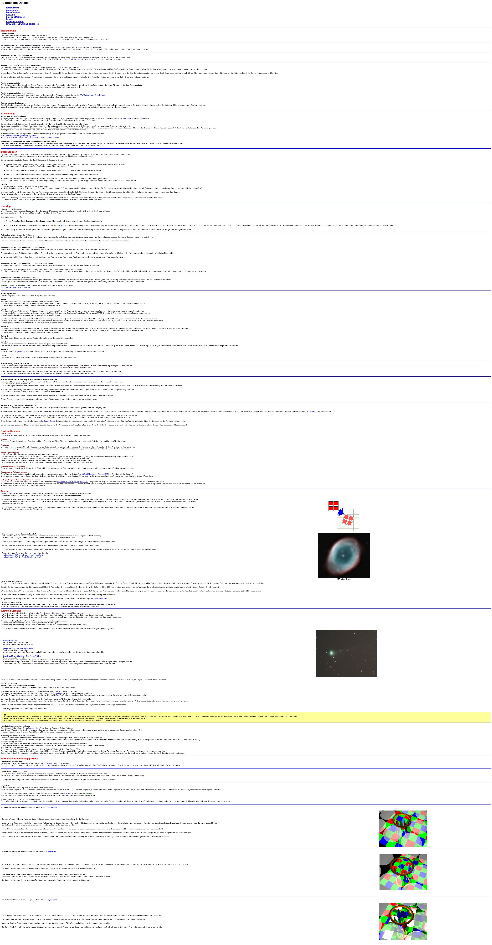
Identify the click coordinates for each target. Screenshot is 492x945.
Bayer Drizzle (20, 351)
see (80, 474)
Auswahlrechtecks (100, 599)
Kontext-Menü (126, 118)
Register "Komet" (34, 728)
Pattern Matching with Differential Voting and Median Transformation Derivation (30, 137)
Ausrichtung (12, 10)
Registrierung (12, 8)
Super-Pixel (68, 59)
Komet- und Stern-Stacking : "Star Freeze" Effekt (22, 656)
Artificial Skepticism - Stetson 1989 (94, 474)
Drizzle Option (49, 421)
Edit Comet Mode (55, 693)
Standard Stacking (10, 640)
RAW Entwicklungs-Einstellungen (92, 95)
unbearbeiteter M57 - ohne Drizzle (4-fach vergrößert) (23, 555)
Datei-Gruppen (13, 12)
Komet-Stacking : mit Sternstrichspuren (18, 648)
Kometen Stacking (15, 21)
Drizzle (9, 19)
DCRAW (47, 763)
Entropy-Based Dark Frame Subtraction (15, 287)
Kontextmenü (312, 411)
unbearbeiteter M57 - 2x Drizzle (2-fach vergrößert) (22, 557)
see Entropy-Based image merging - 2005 (72, 482)
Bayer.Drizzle (79, 59)
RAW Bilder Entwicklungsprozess (22, 24)
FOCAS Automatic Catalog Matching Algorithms (19, 136)
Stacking (10, 15)
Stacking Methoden (15, 17)
